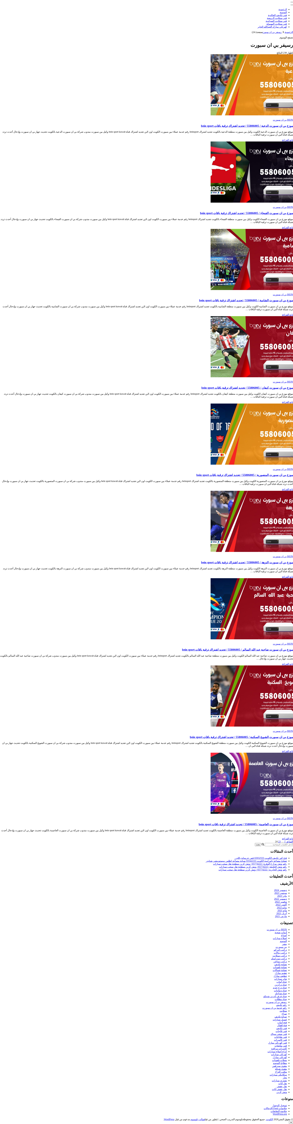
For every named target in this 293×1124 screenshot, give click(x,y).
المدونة (283, 12)
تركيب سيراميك (279, 958)
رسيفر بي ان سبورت (276, 1002)
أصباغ (284, 935)
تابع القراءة (287, 140)
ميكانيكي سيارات (278, 1074)
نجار (285, 1077)
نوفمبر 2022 (281, 901)
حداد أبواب (282, 982)
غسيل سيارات (280, 1019)
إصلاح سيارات (280, 938)
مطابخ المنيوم (280, 1063)
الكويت (269, 1119)
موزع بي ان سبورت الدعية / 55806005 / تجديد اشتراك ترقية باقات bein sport (247, 125)
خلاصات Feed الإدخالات (275, 1108)
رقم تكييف (281, 1005)
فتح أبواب (282, 1022)
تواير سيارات (280, 979)
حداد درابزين (281, 984)
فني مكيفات (281, 1045)
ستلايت (283, 1011)
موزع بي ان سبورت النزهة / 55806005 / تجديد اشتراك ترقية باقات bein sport (247, 562)
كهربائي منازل (280, 1057)
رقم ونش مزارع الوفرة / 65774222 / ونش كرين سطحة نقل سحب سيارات (250, 864)
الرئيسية (283, 9)
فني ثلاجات (281, 1031)
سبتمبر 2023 (280, 893)
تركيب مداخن (280, 961)
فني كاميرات (280, 1040)
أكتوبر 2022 (281, 904)
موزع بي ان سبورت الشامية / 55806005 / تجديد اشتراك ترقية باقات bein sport (246, 300)
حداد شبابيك (281, 993)
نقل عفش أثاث (279, 1089)
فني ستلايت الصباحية (276, 21)
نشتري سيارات (279, 1080)
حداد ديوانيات (280, 990)
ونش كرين (281, 1092)
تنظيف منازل (280, 976)
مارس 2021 (281, 916)
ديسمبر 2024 (280, 890)
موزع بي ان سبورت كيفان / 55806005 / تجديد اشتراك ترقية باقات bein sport (247, 387)
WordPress (169, 1119)
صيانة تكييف (281, 1016)
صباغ (284, 1013)
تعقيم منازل (281, 973)
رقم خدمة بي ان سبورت (274, 1008)
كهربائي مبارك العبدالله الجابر (272, 27)
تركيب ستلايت (280, 955)
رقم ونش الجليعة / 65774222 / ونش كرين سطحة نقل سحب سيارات (253, 866)
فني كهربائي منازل (277, 1042)
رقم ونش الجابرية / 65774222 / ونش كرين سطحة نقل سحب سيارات (253, 869)
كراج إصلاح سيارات (277, 1051)
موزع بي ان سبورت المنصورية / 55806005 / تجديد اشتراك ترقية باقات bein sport (244, 475)
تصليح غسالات (280, 970)
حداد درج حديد (280, 987)
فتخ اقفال (282, 1025)
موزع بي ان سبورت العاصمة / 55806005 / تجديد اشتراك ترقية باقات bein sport (246, 824)
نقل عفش (282, 1086)
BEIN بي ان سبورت (283, 120)
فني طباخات (280, 1037)
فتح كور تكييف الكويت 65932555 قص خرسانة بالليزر (260, 858)
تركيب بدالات (280, 952)
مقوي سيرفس (279, 1066)
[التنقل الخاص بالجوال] (292, 2)
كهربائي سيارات (279, 1054)
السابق (289, 841)
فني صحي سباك (279, 1034)
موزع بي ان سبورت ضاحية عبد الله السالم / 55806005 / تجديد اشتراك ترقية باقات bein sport (237, 649)
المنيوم (283, 941)
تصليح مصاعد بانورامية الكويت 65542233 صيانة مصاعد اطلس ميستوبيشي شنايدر (246, 861)
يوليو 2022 (282, 907)
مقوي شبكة (281, 1069)
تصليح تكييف (280, 964)
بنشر (284, 944)
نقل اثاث (282, 1083)
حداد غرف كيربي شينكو (275, 996)
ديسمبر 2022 (280, 899)
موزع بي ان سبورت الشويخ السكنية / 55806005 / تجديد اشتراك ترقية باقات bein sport (241, 737)
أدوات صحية (281, 932)
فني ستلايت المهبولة (276, 24)
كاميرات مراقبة (279, 1048)
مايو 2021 (282, 910)
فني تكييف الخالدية (277, 15)
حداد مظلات (281, 999)
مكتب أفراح (281, 1072)
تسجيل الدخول (279, 1105)
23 (279, 841)
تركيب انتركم (280, 950)
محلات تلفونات (279, 1060)
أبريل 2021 (281, 913)
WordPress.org (280, 1114)
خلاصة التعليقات (279, 1111)
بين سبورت (281, 947)
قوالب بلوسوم (198, 1119)
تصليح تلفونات (280, 967)
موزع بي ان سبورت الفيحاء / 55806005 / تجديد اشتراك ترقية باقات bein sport (246, 213)
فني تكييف (281, 1028)
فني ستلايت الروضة (277, 18)
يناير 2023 (282, 896)
